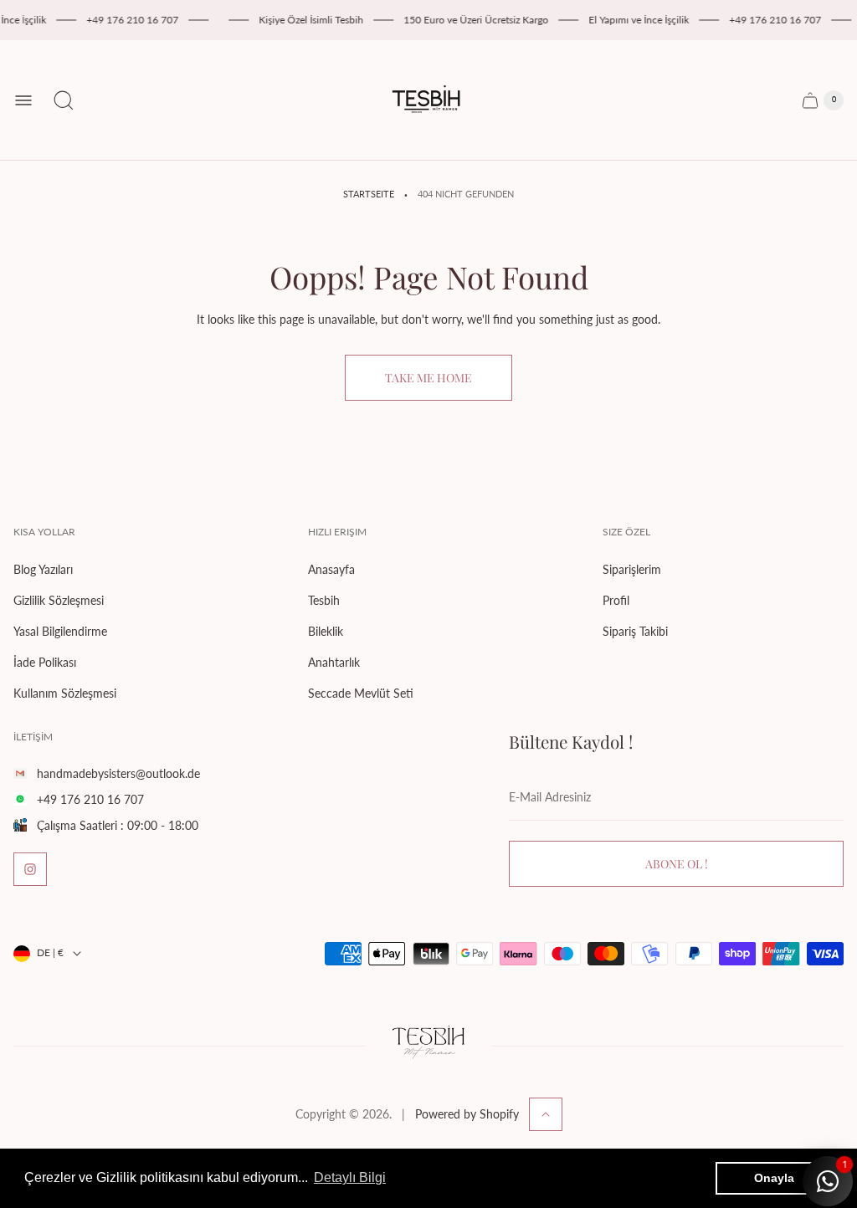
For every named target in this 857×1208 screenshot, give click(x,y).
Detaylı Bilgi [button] (350, 1177)
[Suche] (63, 100)
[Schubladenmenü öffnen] (23, 100)
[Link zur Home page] (428, 1046)
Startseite (368, 194)
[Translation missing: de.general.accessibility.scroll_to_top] (545, 1114)
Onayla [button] (774, 1178)
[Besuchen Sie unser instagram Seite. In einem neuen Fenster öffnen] (30, 869)
